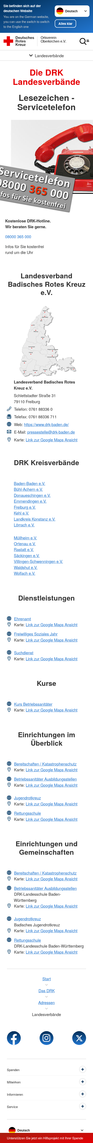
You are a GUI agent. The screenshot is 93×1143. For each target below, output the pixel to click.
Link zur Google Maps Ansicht (51, 439)
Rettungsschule (27, 813)
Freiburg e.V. (25, 507)
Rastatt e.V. (24, 549)
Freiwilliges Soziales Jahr (36, 634)
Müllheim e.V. (25, 538)
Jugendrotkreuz (27, 798)
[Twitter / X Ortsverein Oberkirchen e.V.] (79, 1038)
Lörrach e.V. (24, 525)
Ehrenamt (22, 618)
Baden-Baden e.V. (29, 483)
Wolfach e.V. (24, 573)
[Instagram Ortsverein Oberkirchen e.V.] (46, 1038)
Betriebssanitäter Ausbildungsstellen (45, 779)
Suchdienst (23, 652)
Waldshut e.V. (25, 567)
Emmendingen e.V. (30, 501)
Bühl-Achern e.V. (28, 489)
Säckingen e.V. (27, 555)
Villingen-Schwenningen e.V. (38, 561)
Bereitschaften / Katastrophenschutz (45, 764)
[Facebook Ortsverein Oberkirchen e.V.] (14, 1038)
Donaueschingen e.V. (32, 495)
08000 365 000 (18, 236)
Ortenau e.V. (25, 543)
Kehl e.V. (21, 513)
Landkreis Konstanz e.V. (34, 519)
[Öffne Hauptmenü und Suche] (84, 41)
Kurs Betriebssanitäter (33, 704)
